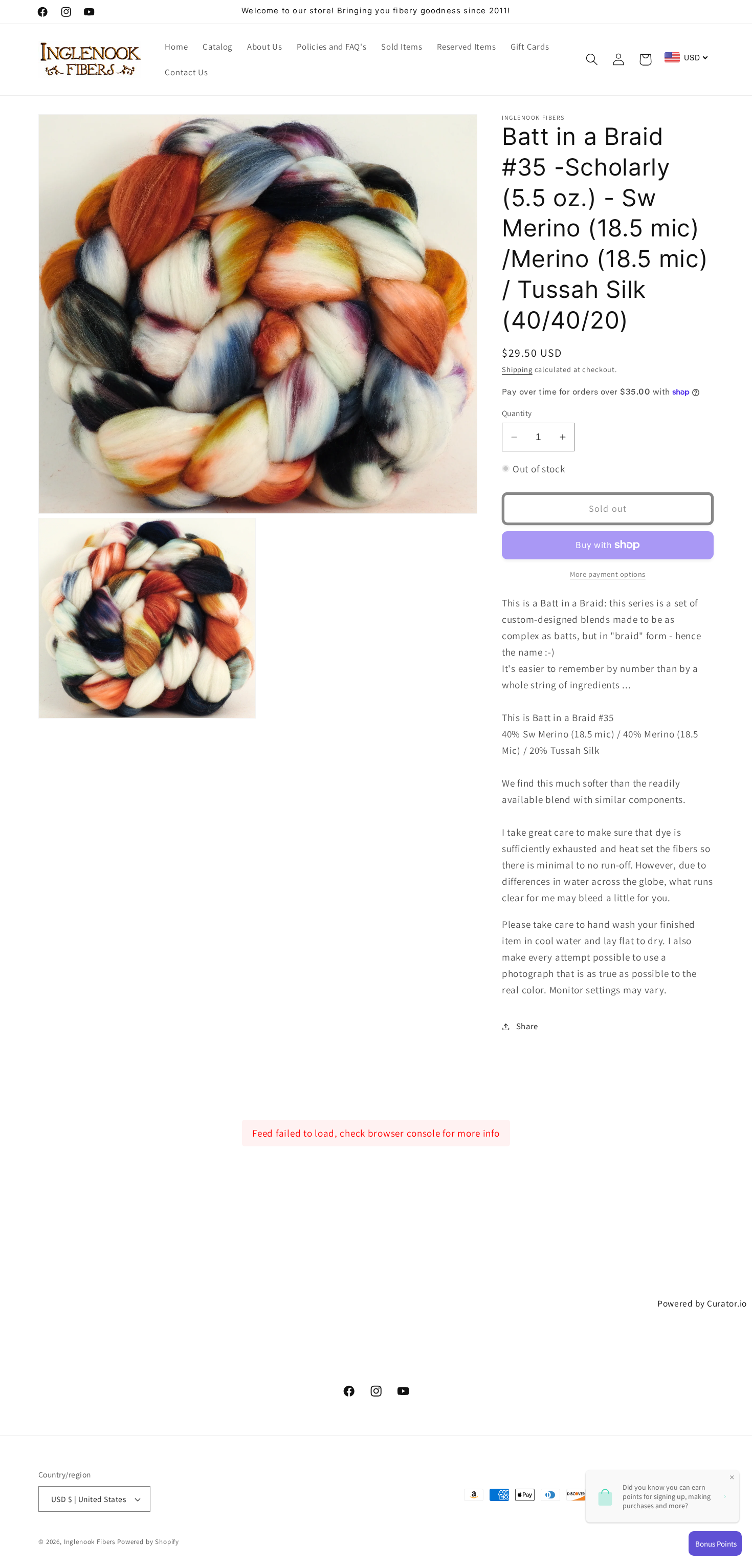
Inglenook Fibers (89, 1541)
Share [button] (527, 1026)
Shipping (517, 369)
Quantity (517, 413)
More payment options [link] (608, 574)
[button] (591, 59)
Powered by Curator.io (702, 1303)
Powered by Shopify (148, 1541)
